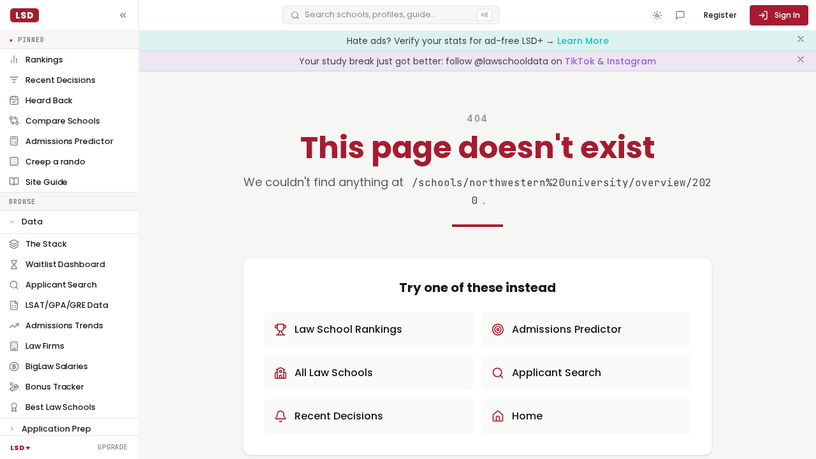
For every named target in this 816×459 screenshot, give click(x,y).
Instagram (631, 61)
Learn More (583, 40)
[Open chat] (680, 15)
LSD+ (20, 447)
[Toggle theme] (657, 15)
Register (720, 15)
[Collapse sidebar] (123, 15)
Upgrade (113, 446)
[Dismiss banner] (800, 41)
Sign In (787, 15)
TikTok (581, 61)
